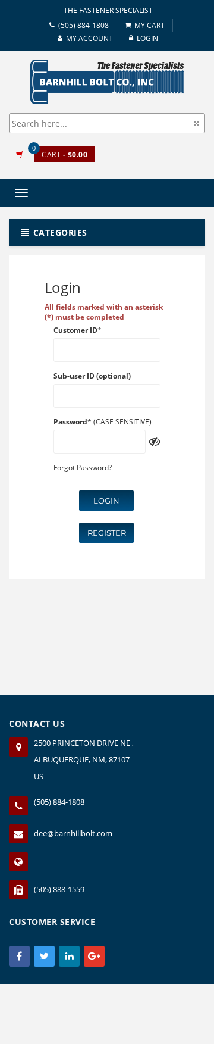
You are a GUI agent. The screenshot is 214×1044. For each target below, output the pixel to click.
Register (106, 532)
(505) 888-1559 (59, 889)
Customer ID (75, 330)
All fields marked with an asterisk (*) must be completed (104, 312)
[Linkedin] (69, 956)
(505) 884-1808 (83, 25)
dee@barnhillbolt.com (73, 833)
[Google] (94, 956)
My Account (89, 38)
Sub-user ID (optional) (92, 376)
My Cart (149, 25)
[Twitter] (44, 956)
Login (106, 500)
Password (70, 422)
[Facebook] (19, 956)
